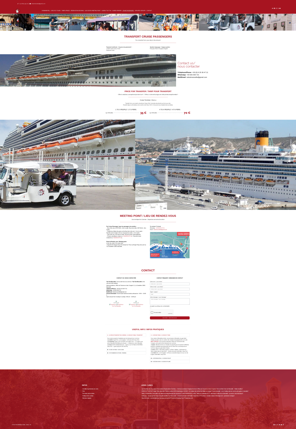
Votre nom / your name (156, 281)
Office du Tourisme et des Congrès (206, 389)
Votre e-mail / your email (156, 286)
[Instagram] (276, 8)
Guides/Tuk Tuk (106, 10)
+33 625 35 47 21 (127, 236)
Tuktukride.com (189, 398)
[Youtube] (280, 8)
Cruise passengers (128, 10)
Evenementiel (46, 10)
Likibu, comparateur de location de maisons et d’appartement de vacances (161, 393)
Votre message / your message (158, 297)
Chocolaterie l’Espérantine (164, 389)
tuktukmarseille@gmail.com (160, 229)
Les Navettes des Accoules (149, 389)
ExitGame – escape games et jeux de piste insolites (155, 396)
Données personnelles (88, 393)
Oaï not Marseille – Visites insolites (233, 389)
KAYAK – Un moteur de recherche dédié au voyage (197, 391)
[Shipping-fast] (279, 425)
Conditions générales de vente (90, 389)
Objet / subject (154, 292)
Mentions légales (86, 398)
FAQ (83, 391)
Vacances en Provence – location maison (204, 396)
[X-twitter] (278, 8)
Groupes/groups (140, 10)
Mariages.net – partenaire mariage (225, 396)
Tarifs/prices (66, 10)
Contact (149, 10)
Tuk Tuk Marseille (116, 306)
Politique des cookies (87, 396)
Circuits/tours (55, 10)
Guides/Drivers (116, 10)
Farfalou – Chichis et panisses (179, 389)
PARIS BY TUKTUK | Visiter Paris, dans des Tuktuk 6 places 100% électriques (162, 391)
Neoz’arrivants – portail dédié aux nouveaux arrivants (156, 398)
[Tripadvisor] (272, 8)
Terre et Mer (220, 389)
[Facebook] (274, 8)
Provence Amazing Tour (177, 398)
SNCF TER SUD (154, 341)
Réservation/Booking (77, 10)
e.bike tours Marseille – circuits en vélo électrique (229, 393)
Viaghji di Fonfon (192, 389)
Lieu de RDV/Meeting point (93, 10)
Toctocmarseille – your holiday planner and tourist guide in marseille (230, 391)
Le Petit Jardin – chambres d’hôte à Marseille (180, 396)
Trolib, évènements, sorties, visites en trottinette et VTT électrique (199, 393)
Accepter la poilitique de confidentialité (159, 306)
